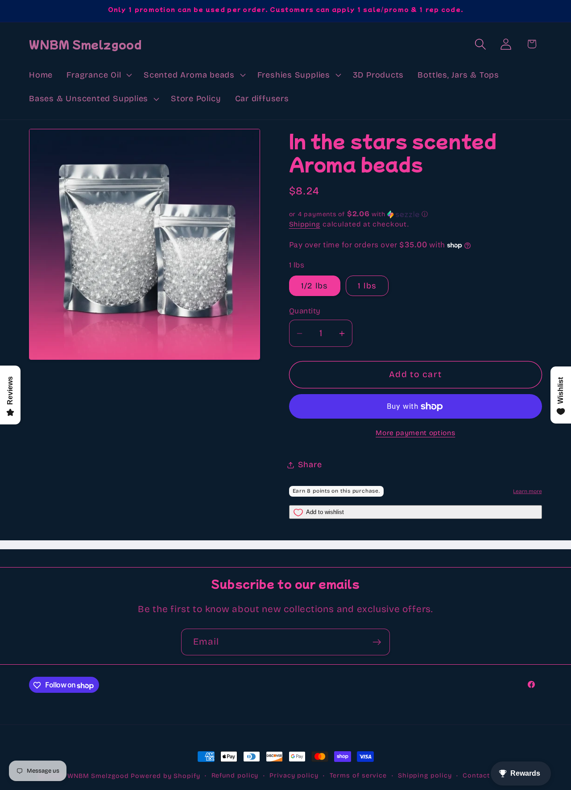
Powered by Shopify (165, 776)
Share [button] (310, 464)
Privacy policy (294, 775)
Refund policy (235, 775)
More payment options (415, 432)
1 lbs (367, 286)
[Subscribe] (376, 642)
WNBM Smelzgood (98, 776)
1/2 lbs (314, 286)
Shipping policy (425, 775)
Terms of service (358, 775)
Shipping (304, 224)
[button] (98, 75)
